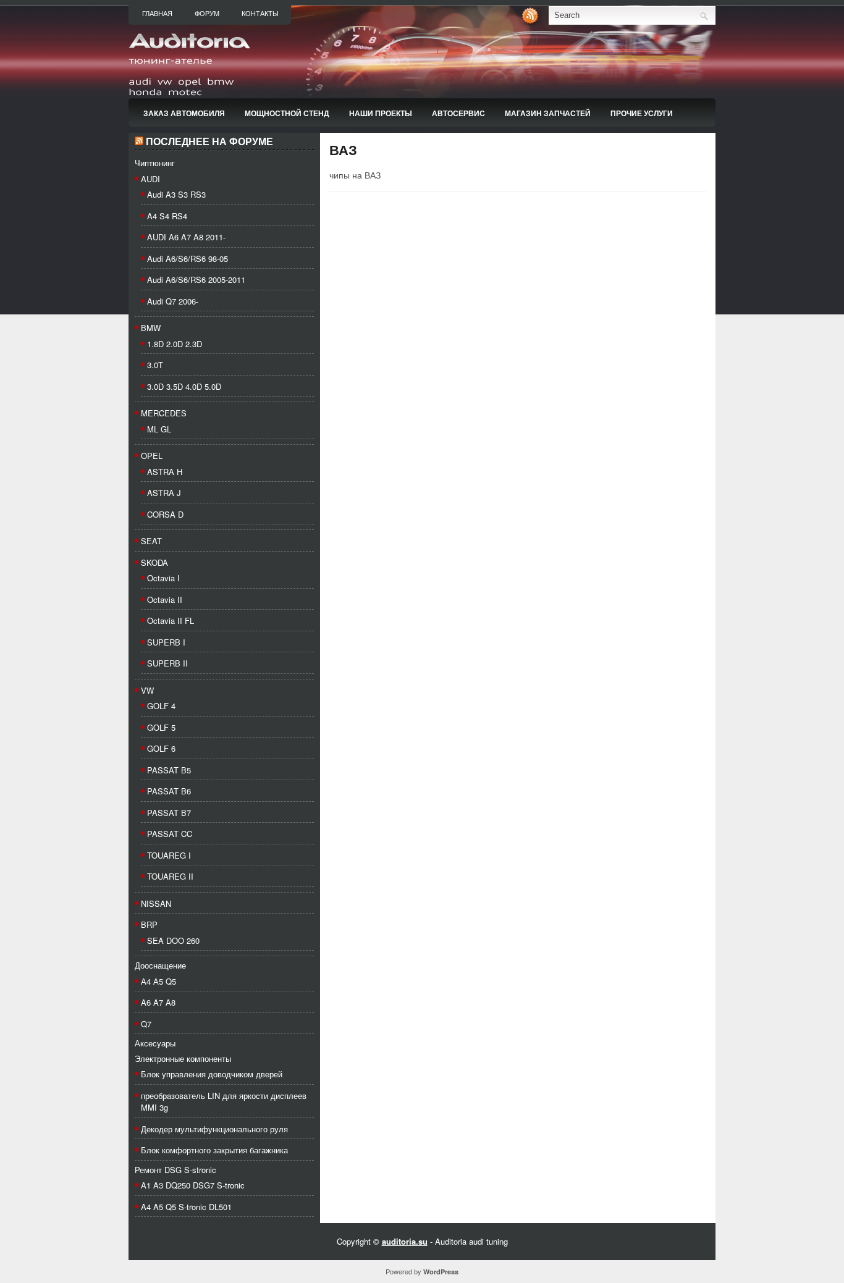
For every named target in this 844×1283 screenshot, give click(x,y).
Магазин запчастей (548, 113)
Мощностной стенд (287, 113)
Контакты (260, 13)
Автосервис (458, 113)
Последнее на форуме (209, 142)
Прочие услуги (641, 113)
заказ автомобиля (184, 113)
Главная (157, 13)
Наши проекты (380, 113)
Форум (207, 13)
